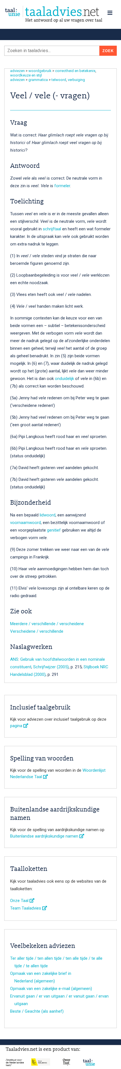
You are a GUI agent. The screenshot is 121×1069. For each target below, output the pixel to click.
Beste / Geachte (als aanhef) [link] (37, 1011)
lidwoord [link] (47, 515)
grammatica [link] (38, 80)
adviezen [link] (17, 71)
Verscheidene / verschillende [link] (36, 631)
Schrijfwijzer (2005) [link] (51, 666)
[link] (60, 12)
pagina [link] (16, 725)
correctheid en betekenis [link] (75, 71)
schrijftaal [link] (52, 228)
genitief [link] (54, 530)
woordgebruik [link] (39, 71)
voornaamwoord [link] (25, 522)
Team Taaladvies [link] (26, 908)
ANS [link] (14, 659)
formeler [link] (62, 185)
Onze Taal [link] (20, 900)
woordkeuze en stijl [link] (26, 75)
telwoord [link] (58, 80)
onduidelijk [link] (65, 378)
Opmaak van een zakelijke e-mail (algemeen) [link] (51, 988)
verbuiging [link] (76, 80)
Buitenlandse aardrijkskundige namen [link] (44, 836)
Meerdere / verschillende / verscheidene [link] (47, 623)
